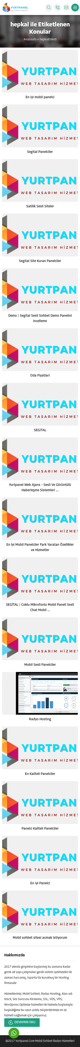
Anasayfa (30, 39)
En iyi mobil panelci (40, 97)
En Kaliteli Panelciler (40, 774)
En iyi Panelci (40, 883)
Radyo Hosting (40, 719)
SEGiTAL (40, 430)
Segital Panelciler (40, 152)
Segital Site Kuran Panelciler (40, 261)
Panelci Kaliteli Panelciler (40, 828)
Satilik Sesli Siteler (40, 206)
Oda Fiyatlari (40, 375)
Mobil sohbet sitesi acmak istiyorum (40, 938)
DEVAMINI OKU (25, 1022)
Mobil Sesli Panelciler (40, 665)
